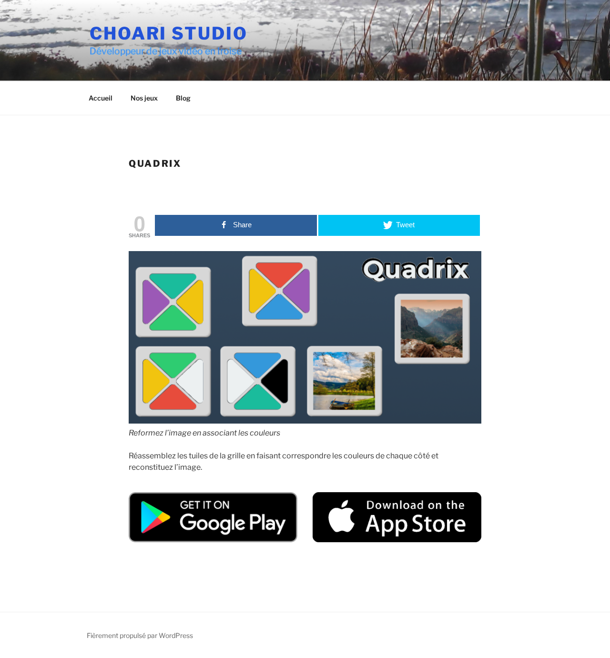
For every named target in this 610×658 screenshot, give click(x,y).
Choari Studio (168, 33)
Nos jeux (144, 98)
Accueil (100, 98)
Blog (183, 98)
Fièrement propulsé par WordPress (140, 635)
